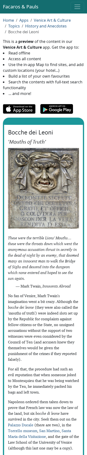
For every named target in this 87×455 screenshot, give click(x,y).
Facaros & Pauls (20, 6)
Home (8, 20)
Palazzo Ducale (20, 424)
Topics (14, 26)
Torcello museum (22, 430)
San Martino (49, 430)
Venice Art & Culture (52, 20)
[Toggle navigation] (77, 7)
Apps (24, 20)
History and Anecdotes (46, 26)
